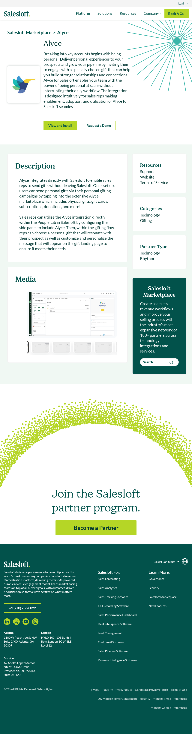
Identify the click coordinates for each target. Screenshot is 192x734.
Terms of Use (178, 689)
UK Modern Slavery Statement (117, 698)
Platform (83, 13)
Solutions (105, 13)
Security (154, 588)
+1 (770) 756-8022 (22, 608)
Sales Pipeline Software (113, 651)
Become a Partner (96, 527)
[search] (159, 362)
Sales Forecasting (109, 579)
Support (147, 171)
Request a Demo (99, 125)
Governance (156, 579)
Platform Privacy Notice (117, 689)
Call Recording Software (113, 606)
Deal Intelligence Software (115, 624)
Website (147, 177)
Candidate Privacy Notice (151, 689)
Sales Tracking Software (113, 597)
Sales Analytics (107, 588)
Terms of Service (154, 182)
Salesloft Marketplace (163, 597)
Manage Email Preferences (170, 698)
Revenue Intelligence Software (117, 660)
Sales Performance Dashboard (117, 615)
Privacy (94, 689)
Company (151, 13)
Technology (150, 215)
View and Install (60, 125)
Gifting (146, 220)
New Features (157, 606)
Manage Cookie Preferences (169, 707)
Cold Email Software (111, 642)
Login (181, 3)
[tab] (40, 347)
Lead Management (110, 633)
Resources (128, 13)
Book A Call (176, 13)
